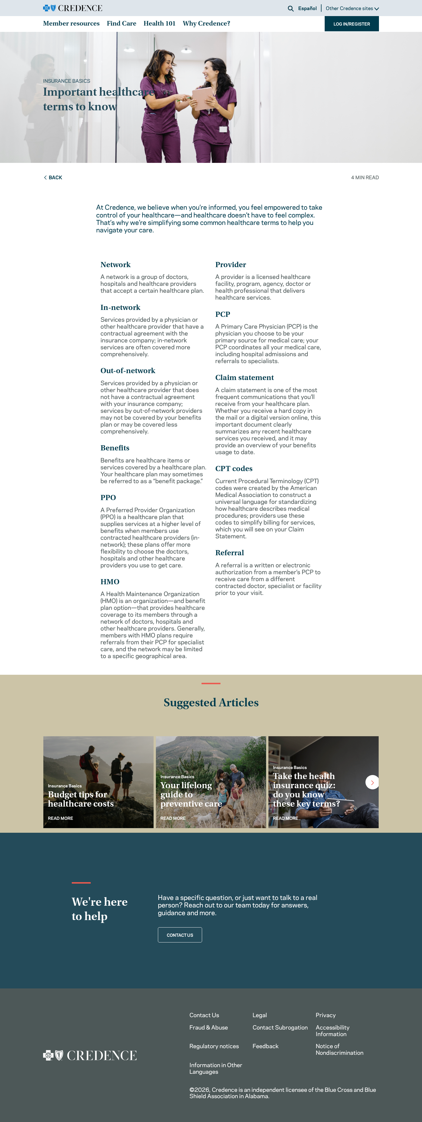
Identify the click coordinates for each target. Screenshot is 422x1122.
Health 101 (160, 24)
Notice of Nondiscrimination (339, 1048)
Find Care (121, 24)
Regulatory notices (214, 1045)
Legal (260, 1014)
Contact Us (204, 1014)
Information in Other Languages (215, 1067)
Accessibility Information (333, 1030)
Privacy (326, 1014)
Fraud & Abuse (208, 1027)
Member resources (71, 24)
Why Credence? (206, 24)
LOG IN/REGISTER (352, 23)
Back (55, 176)
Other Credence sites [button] (350, 8)
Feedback (266, 1045)
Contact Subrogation (280, 1027)
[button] (291, 8)
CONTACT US (180, 935)
